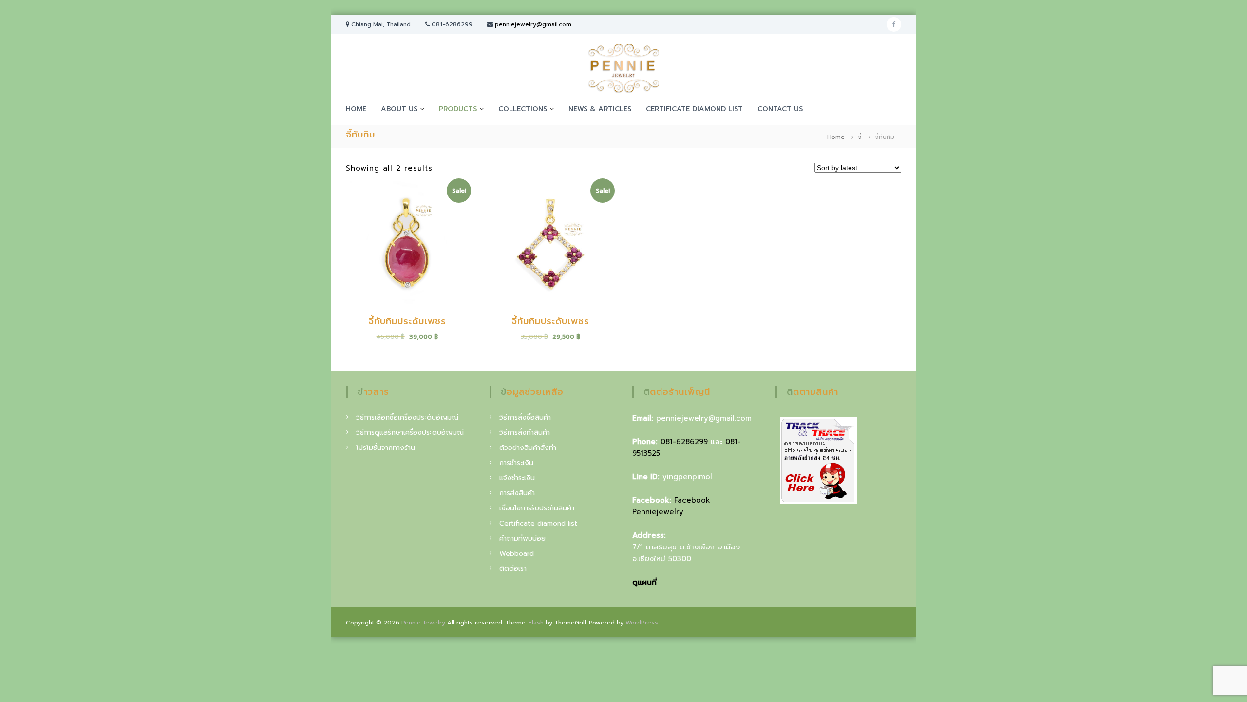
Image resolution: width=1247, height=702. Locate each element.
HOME (356, 109)
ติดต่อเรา (513, 569)
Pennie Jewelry (423, 622)
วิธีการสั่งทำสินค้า (524, 433)
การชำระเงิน (516, 463)
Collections (522, 109)
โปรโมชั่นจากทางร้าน (385, 448)
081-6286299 (684, 441)
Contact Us (780, 109)
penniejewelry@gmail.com (533, 24)
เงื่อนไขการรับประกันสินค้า (536, 508)
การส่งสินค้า (517, 493)
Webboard (516, 553)
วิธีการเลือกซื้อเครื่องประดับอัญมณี (407, 417)
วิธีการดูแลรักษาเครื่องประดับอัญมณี (410, 433)
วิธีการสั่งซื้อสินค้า (525, 417)
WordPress (641, 622)
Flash (536, 622)
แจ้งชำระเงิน (517, 478)
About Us (399, 109)
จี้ (860, 137)
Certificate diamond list (694, 109)
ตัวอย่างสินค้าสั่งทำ (527, 448)
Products (458, 109)
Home (836, 137)
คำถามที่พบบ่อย (522, 538)
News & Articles (599, 109)
